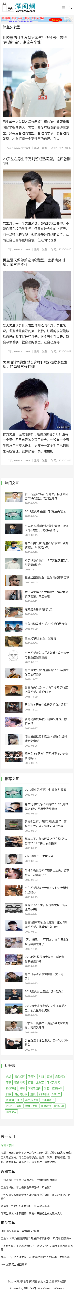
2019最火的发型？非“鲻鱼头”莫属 (45, 511)
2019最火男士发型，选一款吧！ (44, 991)
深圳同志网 (7, 1145)
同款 (8, 1094)
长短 (19, 1100)
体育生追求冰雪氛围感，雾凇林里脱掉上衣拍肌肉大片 (31, 1213)
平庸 (8, 1082)
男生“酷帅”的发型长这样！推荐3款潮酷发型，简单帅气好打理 (35, 364)
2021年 (56, 1094)
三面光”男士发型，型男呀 (40, 638)
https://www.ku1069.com (50, 1288)
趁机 (33, 1094)
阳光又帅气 (53, 1082)
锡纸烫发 (11, 1112)
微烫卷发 (59, 1106)
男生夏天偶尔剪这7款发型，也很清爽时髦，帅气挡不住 (34, 262)
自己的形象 (20, 1094)
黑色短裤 (19, 1076)
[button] (63, 8)
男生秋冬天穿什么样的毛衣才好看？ (47, 704)
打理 (30, 1082)
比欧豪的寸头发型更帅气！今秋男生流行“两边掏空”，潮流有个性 (35, 40)
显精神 (10, 1100)
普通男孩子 (47, 1100)
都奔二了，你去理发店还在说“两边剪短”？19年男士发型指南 (35, 1257)
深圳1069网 (30, 1288)
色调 (8, 1076)
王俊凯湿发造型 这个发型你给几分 (46, 624)
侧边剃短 (46, 1106)
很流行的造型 (14, 1106)
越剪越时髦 (31, 1100)
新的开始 (44, 1094)
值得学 (32, 1076)
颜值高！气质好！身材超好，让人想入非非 (25, 1206)
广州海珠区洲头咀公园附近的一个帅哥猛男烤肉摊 (29, 1180)
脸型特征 (11, 1088)
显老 (46, 1088)
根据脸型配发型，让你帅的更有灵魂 (47, 577)
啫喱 (22, 1088)
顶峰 (49, 1076)
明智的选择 (34, 1088)
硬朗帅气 (19, 1082)
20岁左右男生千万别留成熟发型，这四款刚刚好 (37, 161)
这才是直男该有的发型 (38, 609)
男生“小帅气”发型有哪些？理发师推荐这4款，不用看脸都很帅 (36, 1238)
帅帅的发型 (31, 1106)
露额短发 (60, 1076)
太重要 (40, 1082)
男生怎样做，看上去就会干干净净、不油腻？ (26, 1187)
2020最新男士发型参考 (39, 856)
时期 (41, 1076)
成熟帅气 (57, 1088)
